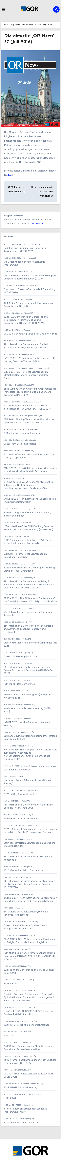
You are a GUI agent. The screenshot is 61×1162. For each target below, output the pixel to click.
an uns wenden (36, 223)
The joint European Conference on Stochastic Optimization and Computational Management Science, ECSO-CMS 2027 (29, 997)
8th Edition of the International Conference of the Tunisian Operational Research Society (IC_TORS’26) (29, 884)
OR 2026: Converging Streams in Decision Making (30, 333)
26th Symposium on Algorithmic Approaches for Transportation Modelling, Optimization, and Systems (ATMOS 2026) (30, 391)
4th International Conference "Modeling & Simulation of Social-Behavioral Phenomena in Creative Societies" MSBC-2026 (29, 584)
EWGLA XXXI (10, 983)
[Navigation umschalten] (3, 9)
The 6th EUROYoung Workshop (20, 656)
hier (10, 174)
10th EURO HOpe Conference (19, 684)
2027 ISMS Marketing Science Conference (27, 1025)
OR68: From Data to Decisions (20, 443)
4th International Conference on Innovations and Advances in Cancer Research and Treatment (28, 628)
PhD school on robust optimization (22, 433)
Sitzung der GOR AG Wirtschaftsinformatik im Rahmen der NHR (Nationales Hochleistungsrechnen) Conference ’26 (29, 485)
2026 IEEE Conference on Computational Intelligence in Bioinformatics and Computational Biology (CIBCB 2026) (26, 320)
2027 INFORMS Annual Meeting (20, 1087)
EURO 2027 (10, 1035)
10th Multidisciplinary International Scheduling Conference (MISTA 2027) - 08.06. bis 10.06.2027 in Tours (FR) (30, 956)
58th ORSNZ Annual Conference (21, 818)
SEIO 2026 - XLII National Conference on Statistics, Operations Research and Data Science (26, 375)
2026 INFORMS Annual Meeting (20, 794)
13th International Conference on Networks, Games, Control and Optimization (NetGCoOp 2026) (28, 670)
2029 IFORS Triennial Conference (22, 1122)
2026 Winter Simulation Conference (23, 870)
